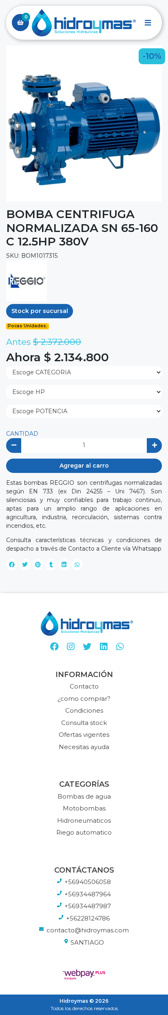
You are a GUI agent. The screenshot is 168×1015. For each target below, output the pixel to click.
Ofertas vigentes (84, 734)
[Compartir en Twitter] (25, 564)
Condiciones (84, 710)
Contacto (84, 686)
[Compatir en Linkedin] (64, 564)
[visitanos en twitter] (87, 646)
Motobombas (84, 808)
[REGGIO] (26, 280)
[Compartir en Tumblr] (51, 564)
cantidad (22, 433)
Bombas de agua (84, 796)
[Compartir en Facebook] (12, 564)
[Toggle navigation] (147, 22)
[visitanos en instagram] (70, 646)
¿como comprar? (84, 698)
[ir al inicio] (87, 623)
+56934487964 (87, 894)
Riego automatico (84, 832)
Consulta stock (84, 723)
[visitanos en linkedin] (103, 646)
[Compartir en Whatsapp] (77, 564)
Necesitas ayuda (84, 747)
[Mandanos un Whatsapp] (120, 646)
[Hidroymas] (84, 22)
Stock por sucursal (39, 311)
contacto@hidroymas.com (87, 930)
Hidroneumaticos (84, 820)
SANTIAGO (87, 942)
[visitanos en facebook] (54, 646)
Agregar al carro (84, 465)
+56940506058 (87, 882)
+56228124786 (88, 918)
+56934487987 (87, 906)
